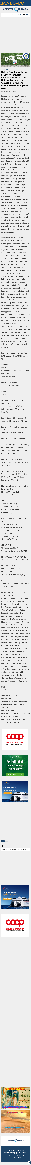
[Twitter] (18, 14)
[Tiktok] (21, 14)
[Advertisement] (15, 35)
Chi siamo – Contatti (15, 1157)
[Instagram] (15, 14)
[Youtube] (24, 14)
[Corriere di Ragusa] (15, 11)
